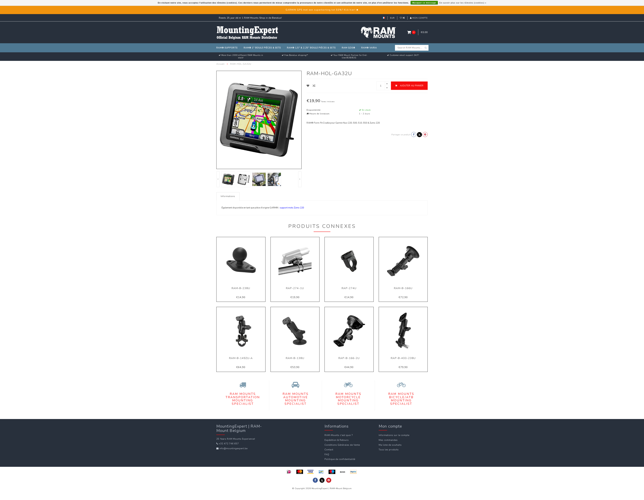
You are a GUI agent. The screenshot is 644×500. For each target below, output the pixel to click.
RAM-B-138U (295, 358)
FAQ (327, 454)
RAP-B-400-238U (403, 358)
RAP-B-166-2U (349, 358)
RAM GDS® (348, 47)
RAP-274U (349, 288)
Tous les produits (389, 449)
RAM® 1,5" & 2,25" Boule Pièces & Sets (311, 47)
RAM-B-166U (403, 288)
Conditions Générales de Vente (342, 445)
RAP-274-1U (295, 288)
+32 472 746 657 (229, 443)
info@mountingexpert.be (233, 448)
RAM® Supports (227, 47)
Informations (228, 196)
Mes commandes (388, 440)
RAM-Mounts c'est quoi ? (339, 435)
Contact (329, 449)
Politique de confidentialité (340, 459)
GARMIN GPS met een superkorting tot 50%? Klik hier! (321, 9)
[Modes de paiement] (289, 471)
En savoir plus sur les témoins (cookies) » (462, 3)
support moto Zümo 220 (292, 207)
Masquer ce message (424, 3)
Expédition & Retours (337, 440)
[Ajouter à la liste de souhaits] (308, 86)
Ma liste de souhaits (390, 445)
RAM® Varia (369, 47)
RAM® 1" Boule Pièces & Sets (262, 47)
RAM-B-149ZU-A (241, 358)
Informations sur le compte (394, 435)
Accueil (220, 64)
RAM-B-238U (241, 288)
